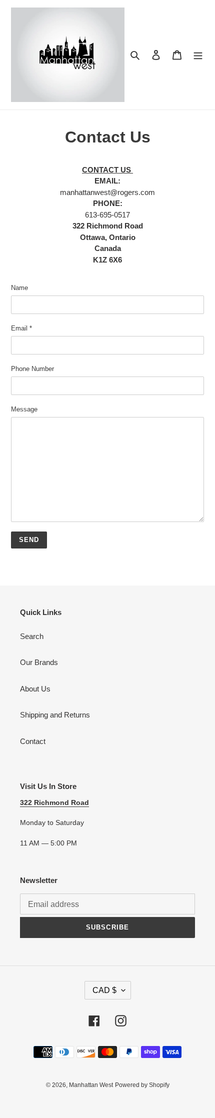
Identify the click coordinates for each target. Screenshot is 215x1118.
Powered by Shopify (142, 1085)
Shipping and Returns (55, 714)
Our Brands (39, 662)
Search (32, 636)
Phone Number (32, 368)
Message (24, 409)
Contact (33, 741)
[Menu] (198, 55)
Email (21, 328)
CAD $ (104, 990)
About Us (35, 688)
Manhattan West (91, 1085)
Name (19, 288)
